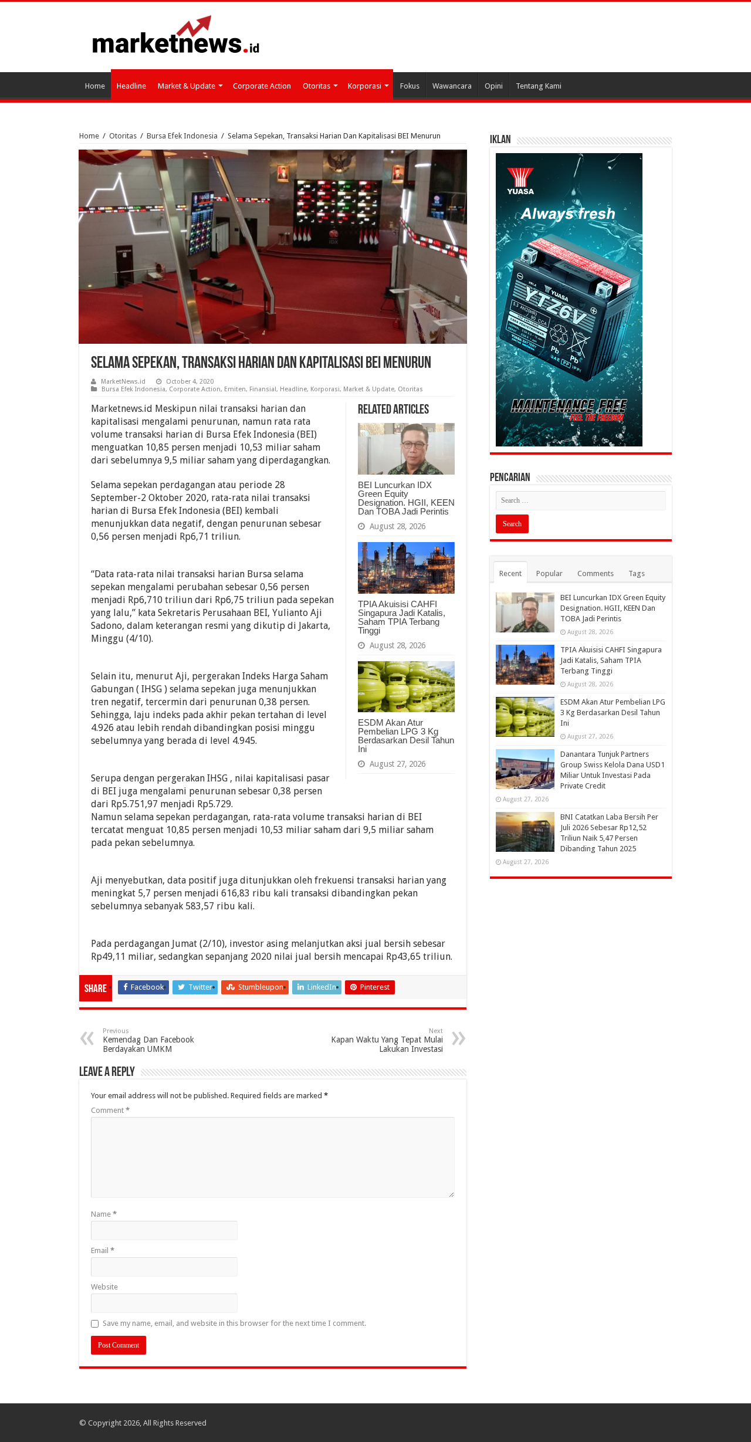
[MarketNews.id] (176, 33)
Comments (595, 573)
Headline (131, 86)
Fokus (410, 86)
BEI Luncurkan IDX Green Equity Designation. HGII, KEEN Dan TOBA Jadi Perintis (406, 498)
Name (104, 1214)
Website (104, 1286)
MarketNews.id (123, 381)
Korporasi (364, 86)
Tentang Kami (538, 86)
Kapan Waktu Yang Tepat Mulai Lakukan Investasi (387, 1040)
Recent (510, 573)
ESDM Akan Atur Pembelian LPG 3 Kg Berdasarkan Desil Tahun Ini (406, 735)
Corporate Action (262, 86)
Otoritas (316, 86)
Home (95, 86)
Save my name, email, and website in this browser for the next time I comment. (234, 1323)
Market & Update (186, 86)
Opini (494, 86)
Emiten (235, 389)
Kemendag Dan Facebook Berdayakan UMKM (148, 1040)
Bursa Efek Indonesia (182, 135)
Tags (636, 573)
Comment (110, 1110)
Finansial (262, 389)
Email (102, 1250)
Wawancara (452, 86)
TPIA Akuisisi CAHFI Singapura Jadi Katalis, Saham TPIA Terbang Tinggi (401, 617)
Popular (549, 573)
